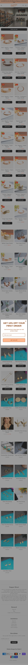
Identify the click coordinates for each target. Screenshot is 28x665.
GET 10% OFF (14, 340)
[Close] (25, 321)
